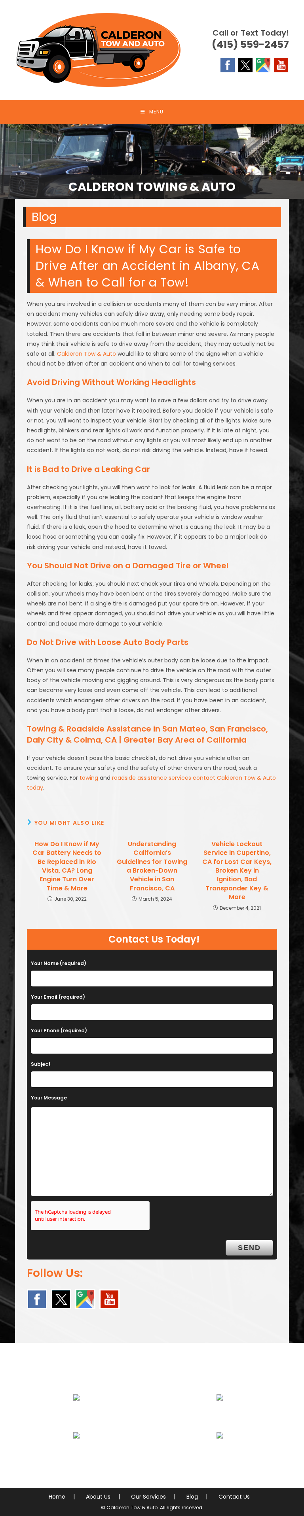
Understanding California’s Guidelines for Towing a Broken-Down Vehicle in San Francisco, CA (152, 866)
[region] (152, 161)
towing (89, 778)
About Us (98, 1497)
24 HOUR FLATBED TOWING (76, 1416)
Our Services (148, 1497)
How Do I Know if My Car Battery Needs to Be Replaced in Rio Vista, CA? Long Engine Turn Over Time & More (66, 866)
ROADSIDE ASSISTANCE (76, 1454)
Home (57, 1497)
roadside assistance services (151, 778)
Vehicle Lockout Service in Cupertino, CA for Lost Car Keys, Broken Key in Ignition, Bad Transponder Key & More (237, 870)
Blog (192, 1497)
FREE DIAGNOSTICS (220, 1454)
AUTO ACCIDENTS (220, 1416)
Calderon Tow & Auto (86, 354)
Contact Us (234, 1497)
